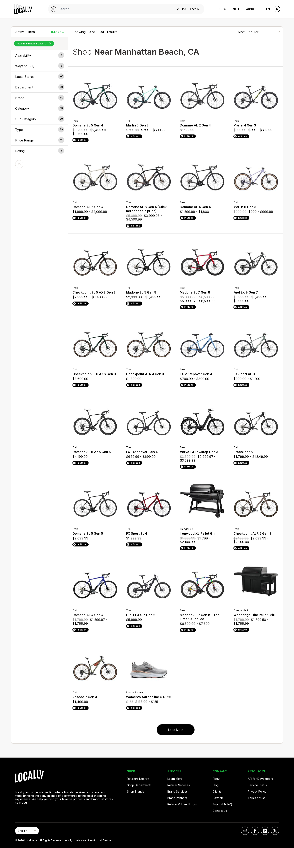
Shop (223, 9)
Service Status (257, 785)
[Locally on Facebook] (255, 831)
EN (268, 9)
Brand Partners (177, 798)
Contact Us (220, 810)
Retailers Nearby (138, 778)
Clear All (57, 31)
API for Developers (260, 778)
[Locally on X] (275, 831)
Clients (217, 791)
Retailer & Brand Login (182, 804)
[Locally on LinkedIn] (265, 831)
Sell (236, 9)
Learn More (175, 778)
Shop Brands (135, 791)
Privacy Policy (257, 791)
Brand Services (177, 791)
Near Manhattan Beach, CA (33, 43)
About (251, 9)
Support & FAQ (222, 804)
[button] (39, 55)
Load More (175, 730)
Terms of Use (257, 798)
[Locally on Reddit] (245, 831)
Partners (218, 798)
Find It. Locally (189, 9)
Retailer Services (178, 785)
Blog (216, 785)
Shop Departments (139, 785)
